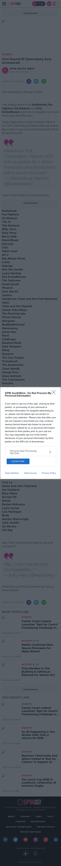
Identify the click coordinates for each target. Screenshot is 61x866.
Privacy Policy (49, 473)
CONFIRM (18, 461)
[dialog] (30, 433)
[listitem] (30, 452)
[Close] (55, 393)
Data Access (30, 473)
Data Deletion (12, 473)
